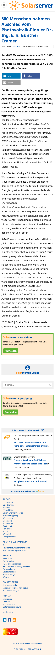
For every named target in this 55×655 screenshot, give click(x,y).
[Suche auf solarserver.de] (50, 385)
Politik (5, 531)
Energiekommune (10, 536)
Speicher (6, 507)
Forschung (7, 529)
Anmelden (11, 350)
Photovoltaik (28, 46)
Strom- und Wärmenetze (13, 513)
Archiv (16, 46)
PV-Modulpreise (9, 569)
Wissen (6, 577)
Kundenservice (9, 604)
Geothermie (8, 526)
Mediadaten (8, 612)
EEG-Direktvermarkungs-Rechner (16, 566)
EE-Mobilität (8, 510)
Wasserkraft (8, 523)
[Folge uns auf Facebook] (9, 620)
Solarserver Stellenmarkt (26, 430)
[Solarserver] (31, 5)
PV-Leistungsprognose (12, 564)
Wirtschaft (43, 46)
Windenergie (8, 518)
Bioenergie (7, 521)
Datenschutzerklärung (12, 607)
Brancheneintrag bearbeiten (14, 550)
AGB (5, 609)
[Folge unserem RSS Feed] (14, 620)
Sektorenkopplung (10, 515)
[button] (11, 76)
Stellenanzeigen (9, 574)
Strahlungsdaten (9, 572)
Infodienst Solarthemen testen (15, 588)
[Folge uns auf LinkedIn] (4, 620)
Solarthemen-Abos (10, 585)
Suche (5, 545)
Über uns (6, 601)
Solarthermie (8, 505)
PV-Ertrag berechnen (11, 561)
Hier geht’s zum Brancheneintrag (16, 548)
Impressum (7, 599)
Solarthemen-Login (10, 590)
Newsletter (7, 558)
